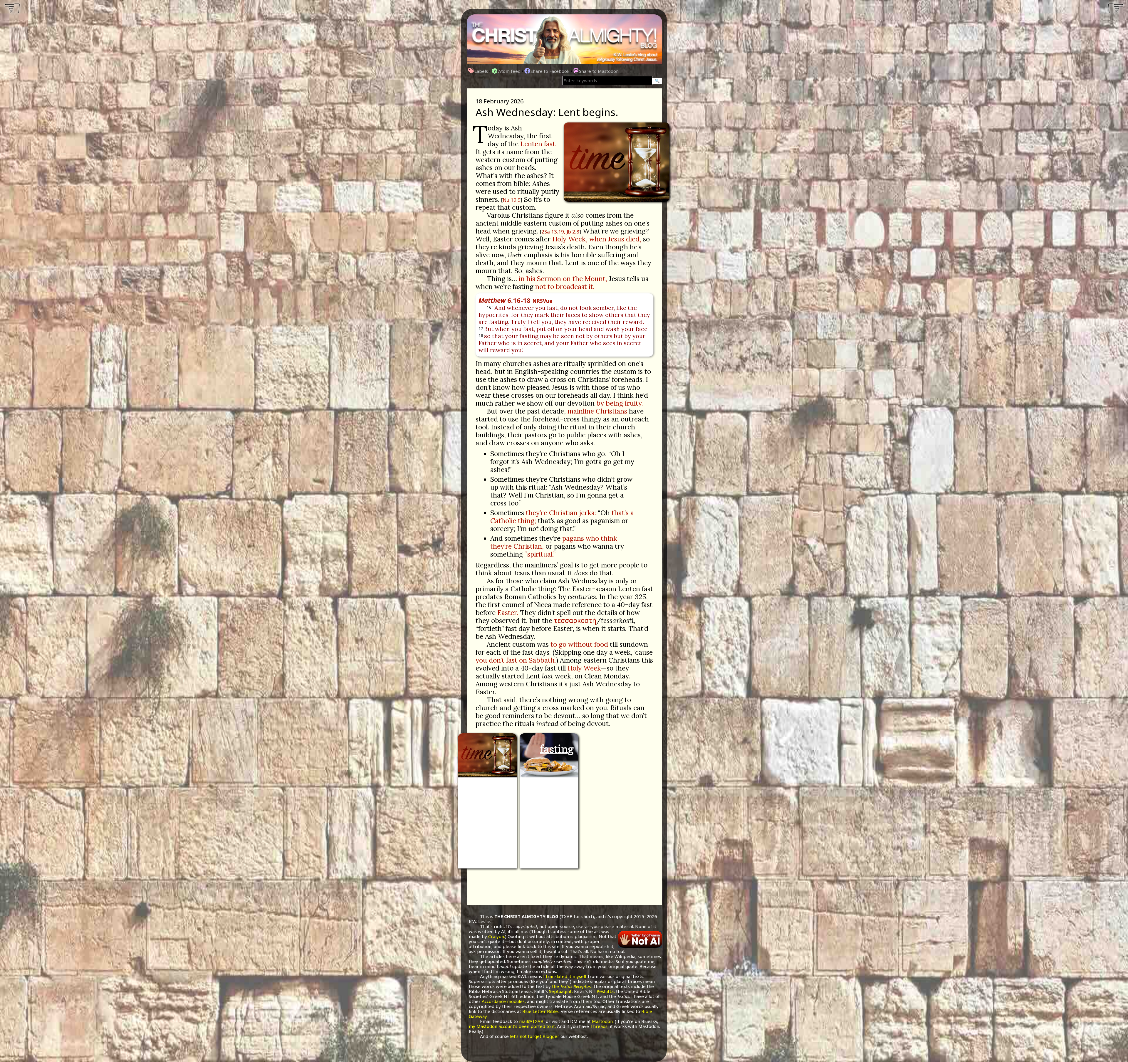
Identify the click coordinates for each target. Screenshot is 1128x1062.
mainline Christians (597, 411)
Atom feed (509, 71)
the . (572, 986)
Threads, (599, 1026)
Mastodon (602, 1021)
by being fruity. (619, 403)
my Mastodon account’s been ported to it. (512, 1026)
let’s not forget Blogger (534, 1036)
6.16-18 (516, 300)
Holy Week (584, 668)
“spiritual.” (540, 554)
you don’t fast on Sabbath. (516, 660)
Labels (481, 71)
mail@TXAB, (532, 1021)
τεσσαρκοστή (575, 620)
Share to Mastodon (599, 71)
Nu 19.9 (512, 199)
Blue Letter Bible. (540, 1011)
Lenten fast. (538, 144)
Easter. (507, 612)
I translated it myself (565, 976)
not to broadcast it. (565, 286)
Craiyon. (496, 936)
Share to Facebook (550, 71)
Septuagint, (561, 991)
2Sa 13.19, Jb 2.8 (560, 231)
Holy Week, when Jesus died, (596, 239)
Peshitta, (606, 991)
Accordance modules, (504, 1001)
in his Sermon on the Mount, (563, 278)
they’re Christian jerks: (561, 512)
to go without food (579, 644)
